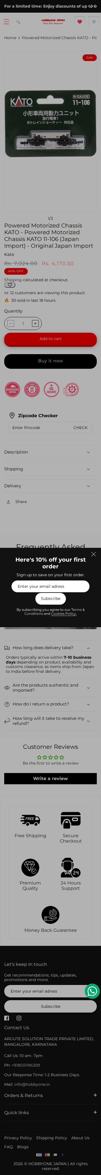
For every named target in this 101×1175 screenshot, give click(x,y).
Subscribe (50, 598)
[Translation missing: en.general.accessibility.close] (93, 554)
